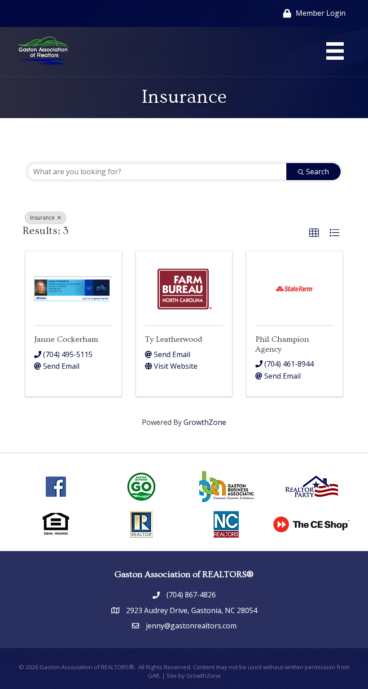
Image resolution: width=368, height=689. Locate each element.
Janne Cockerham (66, 339)
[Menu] (335, 51)
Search (317, 172)
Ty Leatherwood (173, 339)
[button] (314, 233)
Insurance (43, 217)
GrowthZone (205, 422)
